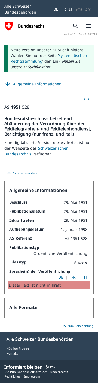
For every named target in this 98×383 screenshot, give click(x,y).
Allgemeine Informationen (33, 84)
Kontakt (12, 353)
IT (71, 9)
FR (64, 9)
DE (55, 9)
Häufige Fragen (18, 348)
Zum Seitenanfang (22, 173)
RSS (50, 367)
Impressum (32, 376)
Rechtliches (12, 376)
